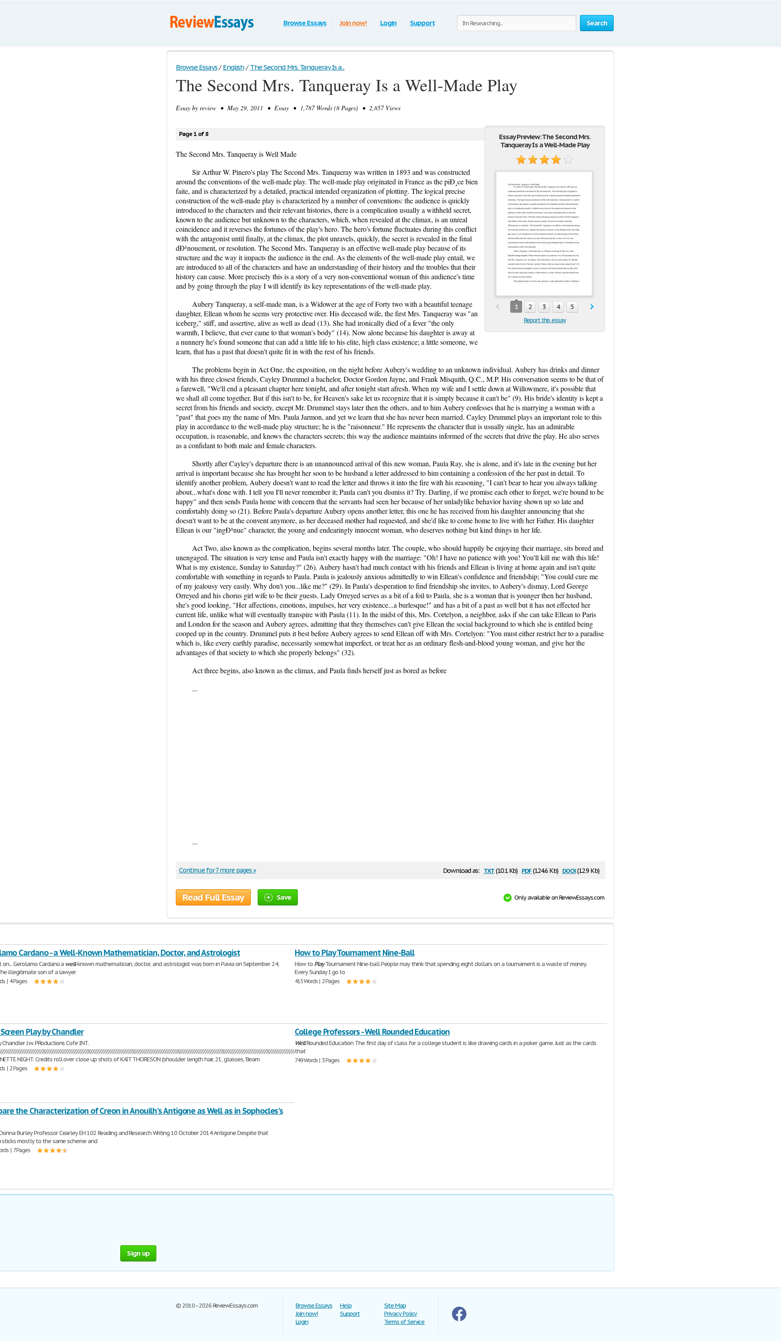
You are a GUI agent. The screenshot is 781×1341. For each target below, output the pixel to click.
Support (422, 23)
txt (489, 870)
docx (569, 870)
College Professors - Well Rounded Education (372, 1032)
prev (497, 307)
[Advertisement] (390, 765)
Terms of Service (404, 1322)
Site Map (395, 1305)
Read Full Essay (213, 897)
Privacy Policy (400, 1314)
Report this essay (545, 320)
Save (284, 897)
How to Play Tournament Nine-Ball (354, 952)
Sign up (138, 1253)
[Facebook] (459, 1319)
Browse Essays (304, 23)
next (592, 307)
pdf (527, 870)
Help (346, 1305)
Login (388, 23)
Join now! (353, 23)
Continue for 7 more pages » (217, 870)
